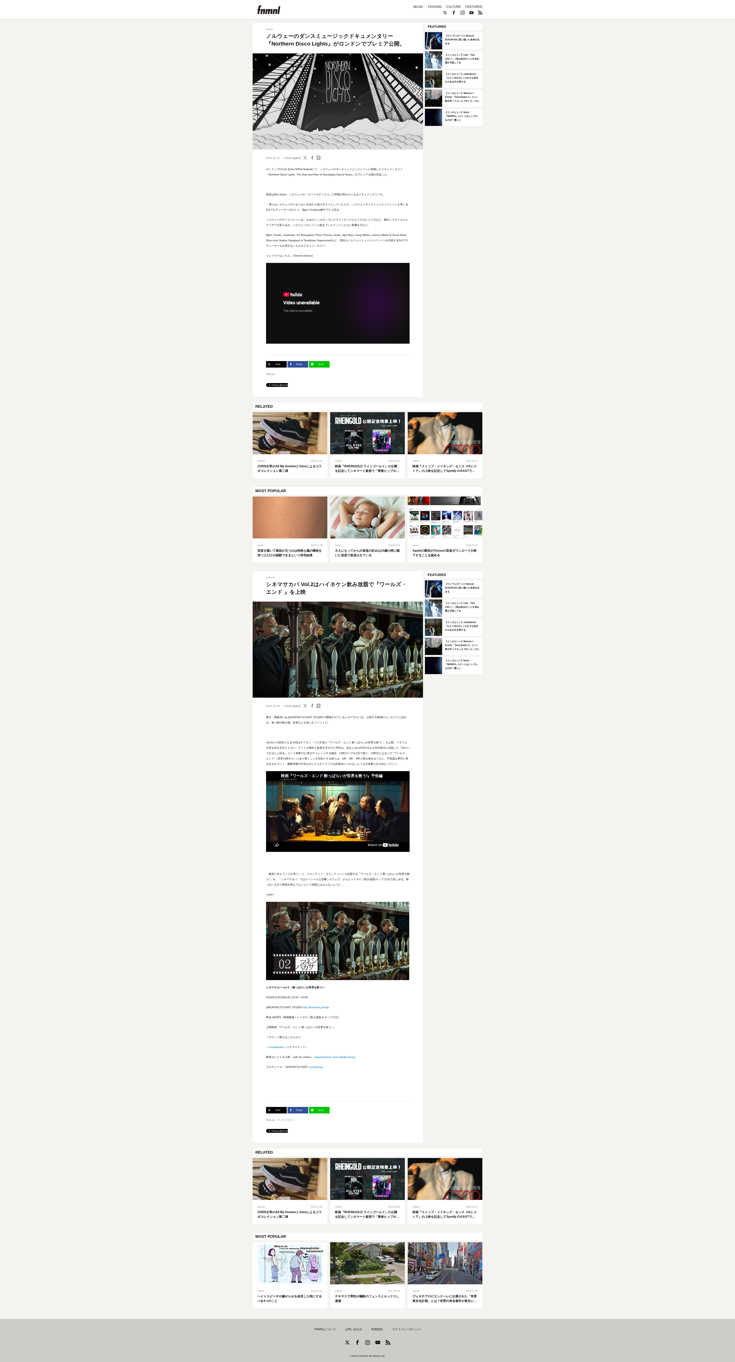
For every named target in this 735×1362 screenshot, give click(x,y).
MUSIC (418, 6)
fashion (261, 461)
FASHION (435, 6)
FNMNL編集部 (292, 158)
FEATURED (474, 6)
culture (338, 461)
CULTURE (453, 6)
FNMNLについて (325, 1329)
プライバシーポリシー (406, 1329)
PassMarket (277, 1047)
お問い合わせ (353, 1329)
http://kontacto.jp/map (316, 1007)
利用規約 (377, 1329)
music (269, 29)
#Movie (270, 374)
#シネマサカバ (286, 1119)
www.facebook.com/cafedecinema (334, 1057)
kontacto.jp (316, 1066)
